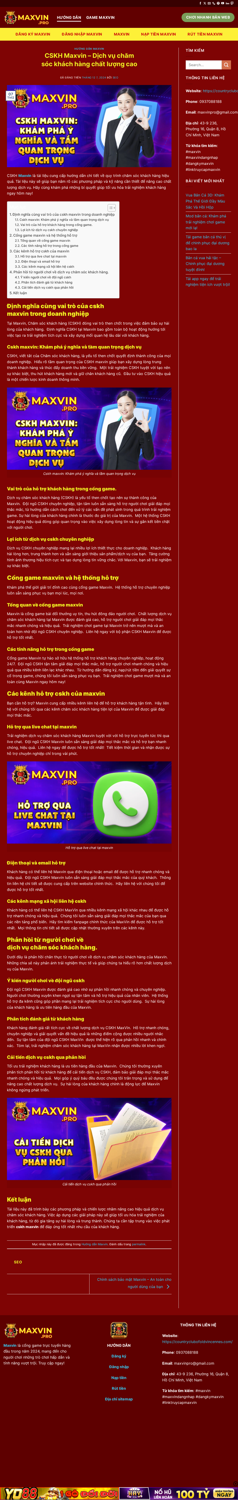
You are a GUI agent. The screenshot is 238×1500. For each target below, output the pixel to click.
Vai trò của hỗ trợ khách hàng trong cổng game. (56, 225)
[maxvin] (26, 17)
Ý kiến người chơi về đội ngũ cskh (45, 277)
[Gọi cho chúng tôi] (213, 3)
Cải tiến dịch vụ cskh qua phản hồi (47, 287)
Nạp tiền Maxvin (158, 34)
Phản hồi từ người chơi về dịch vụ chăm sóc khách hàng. (61, 272)
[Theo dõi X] (204, 3)
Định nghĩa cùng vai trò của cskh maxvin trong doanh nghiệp (64, 214)
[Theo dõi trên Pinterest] (218, 3)
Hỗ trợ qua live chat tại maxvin (43, 256)
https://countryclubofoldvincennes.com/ (197, 1341)
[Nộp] (226, 64)
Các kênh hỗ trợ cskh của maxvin (41, 251)
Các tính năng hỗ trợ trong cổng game (49, 246)
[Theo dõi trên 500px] (227, 3)
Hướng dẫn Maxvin (89, 48)
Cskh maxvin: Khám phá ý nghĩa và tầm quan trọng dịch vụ (64, 220)
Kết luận (20, 293)
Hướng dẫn (69, 17)
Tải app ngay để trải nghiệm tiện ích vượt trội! (208, 281)
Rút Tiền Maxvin (205, 34)
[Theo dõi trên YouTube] (222, 3)
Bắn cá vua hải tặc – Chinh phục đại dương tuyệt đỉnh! (205, 263)
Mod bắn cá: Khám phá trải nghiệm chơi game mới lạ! (206, 222)
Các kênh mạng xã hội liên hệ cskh (48, 266)
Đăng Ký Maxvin (33, 34)
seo (116, 77)
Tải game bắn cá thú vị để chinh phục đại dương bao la (207, 243)
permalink (138, 1244)
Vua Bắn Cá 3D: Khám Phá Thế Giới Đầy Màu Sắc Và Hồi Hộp (205, 201)
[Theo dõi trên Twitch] (232, 3)
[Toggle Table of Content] (109, 208)
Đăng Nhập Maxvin (82, 34)
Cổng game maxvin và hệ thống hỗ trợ (45, 235)
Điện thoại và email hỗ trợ (40, 261)
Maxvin (122, 34)
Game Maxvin (100, 17)
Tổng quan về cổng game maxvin (45, 240)
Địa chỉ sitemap (119, 1399)
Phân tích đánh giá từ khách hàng (46, 282)
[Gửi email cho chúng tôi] (209, 3)
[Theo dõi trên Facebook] (200, 3)
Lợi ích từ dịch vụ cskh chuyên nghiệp (49, 230)
